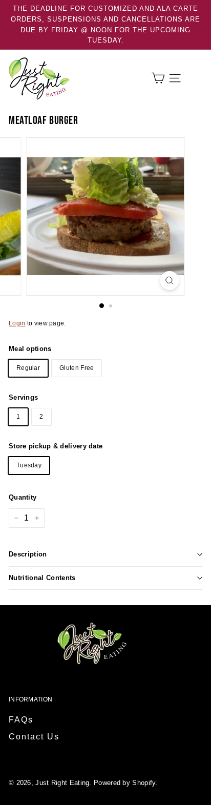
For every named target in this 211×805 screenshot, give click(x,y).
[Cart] (158, 78)
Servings (23, 397)
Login (17, 323)
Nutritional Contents (42, 578)
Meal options (30, 349)
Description (28, 554)
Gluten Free (76, 367)
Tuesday (28, 465)
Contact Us (34, 736)
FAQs (21, 719)
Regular (28, 367)
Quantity (22, 497)
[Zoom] (169, 280)
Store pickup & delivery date (55, 446)
